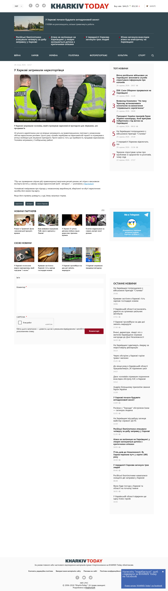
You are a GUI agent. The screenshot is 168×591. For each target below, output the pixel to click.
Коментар (21, 287)
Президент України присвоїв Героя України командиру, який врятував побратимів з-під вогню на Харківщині (133, 119)
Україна (53, 55)
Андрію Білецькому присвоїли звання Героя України (131, 388)
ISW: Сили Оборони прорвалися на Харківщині (133, 91)
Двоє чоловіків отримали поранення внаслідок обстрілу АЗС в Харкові (131, 377)
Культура (123, 55)
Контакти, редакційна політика (40, 571)
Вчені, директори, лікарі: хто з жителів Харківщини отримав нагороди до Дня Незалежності (128, 334)
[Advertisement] (60, 161)
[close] (163, 571)
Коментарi (94, 331)
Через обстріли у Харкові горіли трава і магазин (129, 356)
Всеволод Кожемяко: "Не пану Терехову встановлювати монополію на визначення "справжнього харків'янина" (131, 104)
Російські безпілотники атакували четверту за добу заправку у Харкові (31, 39)
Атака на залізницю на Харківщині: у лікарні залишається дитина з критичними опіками (63, 40)
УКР (81, 583)
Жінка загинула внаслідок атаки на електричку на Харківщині (135, 39)
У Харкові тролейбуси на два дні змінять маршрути (129, 322)
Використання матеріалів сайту (68, 571)
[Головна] (80, 6)
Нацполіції (88, 183)
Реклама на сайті (90, 571)
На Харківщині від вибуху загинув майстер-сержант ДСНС (129, 419)
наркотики (19, 204)
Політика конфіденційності (111, 571)
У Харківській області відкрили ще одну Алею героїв (129, 497)
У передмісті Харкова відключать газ (132, 142)
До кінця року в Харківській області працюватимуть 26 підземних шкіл (130, 367)
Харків (34, 55)
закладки (30, 204)
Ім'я (18, 277)
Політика (73, 55)
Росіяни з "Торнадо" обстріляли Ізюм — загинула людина (131, 409)
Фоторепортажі (98, 55)
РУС (86, 583)
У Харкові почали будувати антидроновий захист (72, 19)
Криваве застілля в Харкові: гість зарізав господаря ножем (129, 299)
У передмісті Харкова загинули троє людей (97, 38)
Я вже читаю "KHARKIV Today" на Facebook (143, 585)
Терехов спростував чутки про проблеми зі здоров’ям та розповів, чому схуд (133, 154)
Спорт (141, 55)
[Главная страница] (84, 560)
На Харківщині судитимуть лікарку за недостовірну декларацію (131, 346)
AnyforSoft (90, 587)
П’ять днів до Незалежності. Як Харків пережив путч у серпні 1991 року (130, 454)
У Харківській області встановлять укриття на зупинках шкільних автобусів (129, 311)
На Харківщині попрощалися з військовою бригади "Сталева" (131, 132)
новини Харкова (42, 204)
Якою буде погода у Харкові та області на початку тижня (128, 487)
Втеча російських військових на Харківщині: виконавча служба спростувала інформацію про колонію (132, 79)
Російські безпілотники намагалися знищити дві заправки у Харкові (130, 476)
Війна (17, 55)
